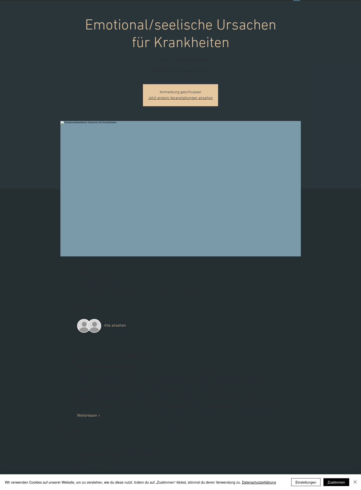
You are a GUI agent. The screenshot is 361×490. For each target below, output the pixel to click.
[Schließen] (355, 482)
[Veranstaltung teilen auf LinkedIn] (103, 467)
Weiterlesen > (88, 415)
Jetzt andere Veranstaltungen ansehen (180, 98)
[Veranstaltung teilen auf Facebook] (79, 467)
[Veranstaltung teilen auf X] (91, 467)
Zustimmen (336, 482)
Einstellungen (305, 482)
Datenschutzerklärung (259, 482)
